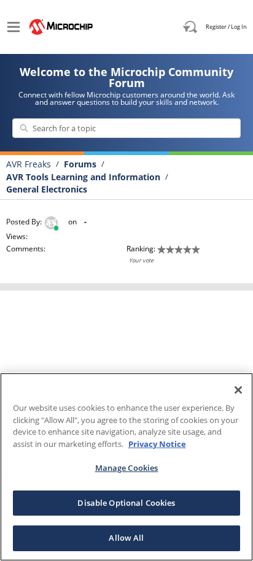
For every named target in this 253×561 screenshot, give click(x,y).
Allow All (126, 537)
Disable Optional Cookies (126, 502)
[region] (126, 467)
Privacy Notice (157, 443)
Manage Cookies (126, 467)
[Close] (238, 389)
